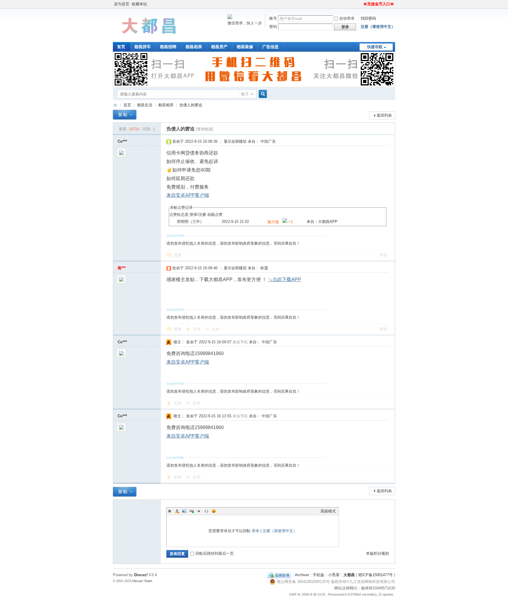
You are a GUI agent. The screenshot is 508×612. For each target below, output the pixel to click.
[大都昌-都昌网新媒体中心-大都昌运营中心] (149, 38)
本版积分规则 (377, 553)
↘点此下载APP (284, 279)
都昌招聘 (168, 46)
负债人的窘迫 (190, 105)
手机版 (318, 575)
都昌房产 (219, 46)
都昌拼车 (142, 46)
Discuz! (141, 575)
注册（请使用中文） (378, 26)
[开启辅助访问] (360, 4)
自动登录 (347, 18)
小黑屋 (334, 575)
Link (192, 511)
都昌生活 (144, 105)
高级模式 (328, 511)
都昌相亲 (194, 46)
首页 (121, 46)
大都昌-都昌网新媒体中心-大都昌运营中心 (115, 105)
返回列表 (384, 115)
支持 (197, 329)
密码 (273, 26)
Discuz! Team (142, 581)
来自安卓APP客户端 (187, 195)
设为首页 (121, 4)
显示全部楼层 (235, 141)
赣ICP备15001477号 (375, 575)
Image (184, 511)
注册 (202, 214)
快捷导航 (374, 47)
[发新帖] (124, 115)
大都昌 (349, 575)
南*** (122, 268)
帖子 (245, 94)
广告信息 (270, 46)
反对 (216, 329)
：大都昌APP (325, 221)
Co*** (122, 141)
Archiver (302, 575)
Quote (199, 511)
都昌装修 (245, 46)
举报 (383, 255)
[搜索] (262, 94)
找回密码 (368, 18)
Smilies (214, 511)
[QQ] (279, 575)
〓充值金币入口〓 (378, 4)
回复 (177, 255)
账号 (273, 18)
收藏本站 (139, 4)
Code (206, 511)
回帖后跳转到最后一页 (214, 553)
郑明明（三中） (190, 221)
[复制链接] (204, 129)
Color (177, 511)
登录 (193, 214)
